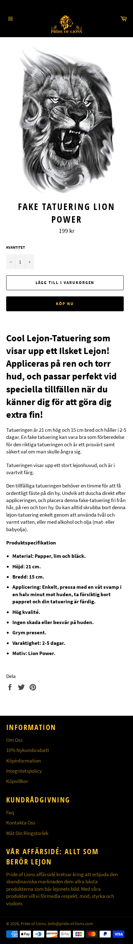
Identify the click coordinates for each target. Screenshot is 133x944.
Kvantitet (15, 247)
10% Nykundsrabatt (27, 750)
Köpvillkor (17, 781)
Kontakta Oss (20, 822)
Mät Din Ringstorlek (27, 833)
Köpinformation (23, 760)
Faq (10, 812)
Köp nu (65, 303)
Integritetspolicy (24, 770)
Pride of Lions (33, 923)
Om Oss (14, 739)
